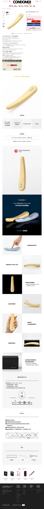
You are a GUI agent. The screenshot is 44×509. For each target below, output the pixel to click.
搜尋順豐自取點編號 (39, 489)
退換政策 (24, 494)
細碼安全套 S (17, 497)
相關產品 (19, 468)
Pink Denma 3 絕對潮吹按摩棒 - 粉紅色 (20, 478)
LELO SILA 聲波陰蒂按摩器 (12, 478)
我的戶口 (24, 489)
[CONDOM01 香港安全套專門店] (22, 4)
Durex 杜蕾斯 (17, 493)
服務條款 (24, 492)
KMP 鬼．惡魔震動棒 (25, 478)
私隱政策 (24, 493)
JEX (16, 491)
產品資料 (12, 33)
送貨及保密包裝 (24, 491)
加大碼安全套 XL (18, 501)
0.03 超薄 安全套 (18, 496)
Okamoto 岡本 (18, 489)
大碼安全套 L (17, 500)
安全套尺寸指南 (31, 489)
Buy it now (33, 23)
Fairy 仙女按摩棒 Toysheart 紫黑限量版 (33, 478)
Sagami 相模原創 (18, 490)
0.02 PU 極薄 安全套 (18, 495)
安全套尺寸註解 (20, 33)
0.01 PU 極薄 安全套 (18, 494)
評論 (15, 33)
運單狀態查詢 (38, 492)
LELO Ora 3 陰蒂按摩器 (5, 478)
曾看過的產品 (24, 468)
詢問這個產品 (34, 25)
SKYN (17, 492)
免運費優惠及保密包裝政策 (27, 33)
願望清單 (24, 490)
